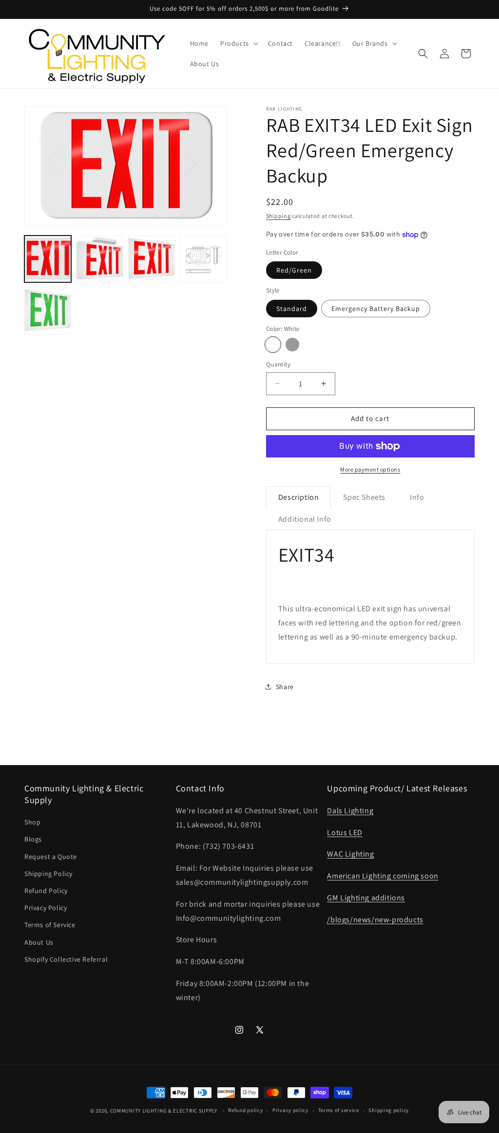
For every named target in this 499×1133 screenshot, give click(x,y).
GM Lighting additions (366, 898)
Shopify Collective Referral (66, 959)
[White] (273, 344)
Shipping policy (388, 1110)
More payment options (370, 469)
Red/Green (294, 270)
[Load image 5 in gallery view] (203, 259)
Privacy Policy (45, 907)
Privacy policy (290, 1110)
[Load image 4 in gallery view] (151, 259)
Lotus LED (344, 832)
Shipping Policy (48, 873)
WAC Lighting (350, 854)
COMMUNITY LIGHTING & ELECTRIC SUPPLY (163, 1110)
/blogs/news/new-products (375, 919)
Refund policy (245, 1110)
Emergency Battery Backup (375, 308)
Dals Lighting (350, 810)
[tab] (298, 497)
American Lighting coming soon (382, 876)
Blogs (33, 839)
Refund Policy (46, 890)
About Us (39, 942)
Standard (291, 308)
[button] (238, 43)
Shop (32, 822)
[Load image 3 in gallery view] (99, 259)
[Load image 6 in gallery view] (47, 310)
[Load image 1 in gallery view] (47, 259)
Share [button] (285, 686)
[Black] (292, 344)
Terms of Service (50, 924)
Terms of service (338, 1110)
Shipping (278, 215)
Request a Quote (50, 856)
